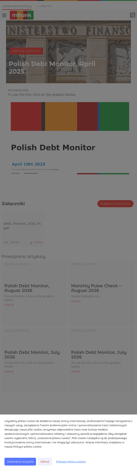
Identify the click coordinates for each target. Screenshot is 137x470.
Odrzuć (44, 461)
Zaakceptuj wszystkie (20, 461)
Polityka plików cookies (71, 461)
